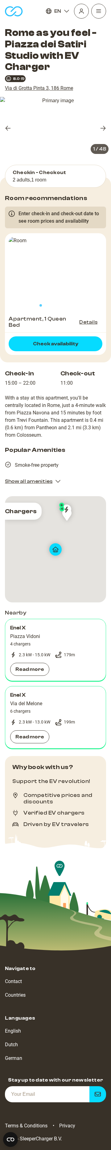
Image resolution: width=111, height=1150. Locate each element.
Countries (15, 995)
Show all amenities (28, 481)
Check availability (55, 344)
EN (57, 11)
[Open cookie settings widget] (10, 1139)
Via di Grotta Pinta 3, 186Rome (39, 88)
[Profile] (81, 11)
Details (88, 322)
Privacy (67, 1126)
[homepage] (14, 11)
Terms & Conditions (26, 1126)
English (13, 1031)
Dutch (11, 1044)
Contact (13, 981)
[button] (55, 650)
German (13, 1058)
